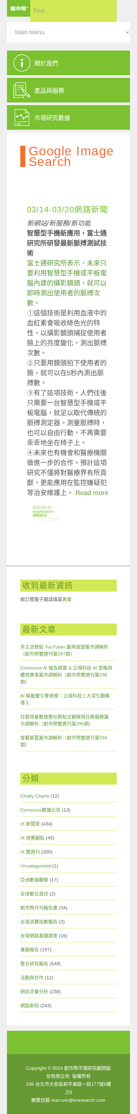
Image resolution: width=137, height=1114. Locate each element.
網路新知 (40, 515)
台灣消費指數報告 (39, 921)
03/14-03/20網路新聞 (67, 209)
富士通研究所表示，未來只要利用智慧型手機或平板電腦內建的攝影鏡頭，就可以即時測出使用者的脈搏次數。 (67, 283)
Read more (91, 492)
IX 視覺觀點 (32, 837)
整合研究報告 (34, 963)
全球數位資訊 (34, 893)
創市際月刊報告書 (39, 907)
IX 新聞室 (30, 824)
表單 (66, 599)
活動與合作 (32, 977)
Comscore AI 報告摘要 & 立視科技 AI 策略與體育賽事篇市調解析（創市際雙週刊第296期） (66, 674)
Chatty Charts (34, 796)
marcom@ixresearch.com (78, 1100)
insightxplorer (43, 511)
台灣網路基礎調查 (39, 935)
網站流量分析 (34, 991)
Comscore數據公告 (40, 810)
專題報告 (29, 949)
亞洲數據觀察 (34, 879)
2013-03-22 (42, 507)
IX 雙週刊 (30, 851)
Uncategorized (35, 865)
